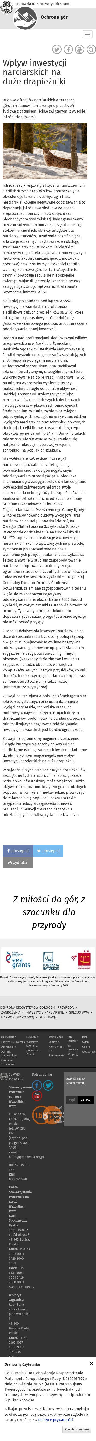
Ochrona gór (8, 1047)
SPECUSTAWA (79, 1012)
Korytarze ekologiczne (8, 1062)
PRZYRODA (66, 1007)
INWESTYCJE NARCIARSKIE (45, 1012)
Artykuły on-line (56, 1049)
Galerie (86, 1047)
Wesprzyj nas (73, 1056)
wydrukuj (20, 863)
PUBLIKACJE (48, 1017)
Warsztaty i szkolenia (32, 1044)
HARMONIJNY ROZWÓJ (17, 1017)
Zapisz (86, 1100)
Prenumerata (57, 1055)
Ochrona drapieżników (9, 1054)
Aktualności (89, 1052)
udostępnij (19, 851)
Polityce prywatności (55, 1420)
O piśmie (54, 1042)
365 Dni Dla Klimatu (33, 1052)
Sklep (85, 1042)
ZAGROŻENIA (10, 1012)
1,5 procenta (73, 1047)
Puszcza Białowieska (13, 1042)
